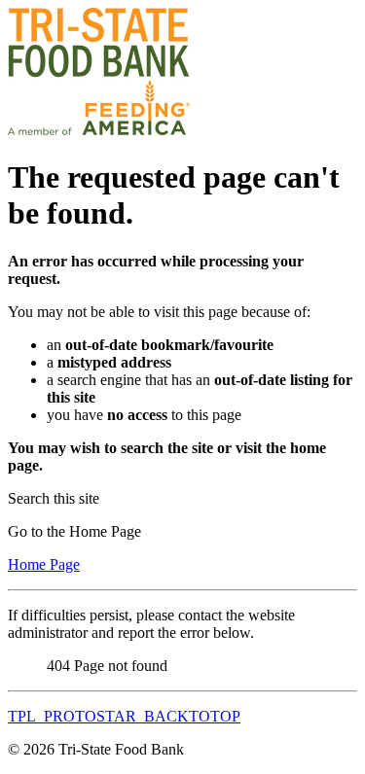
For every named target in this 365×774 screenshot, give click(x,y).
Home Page (44, 564)
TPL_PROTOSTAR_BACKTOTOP (124, 716)
